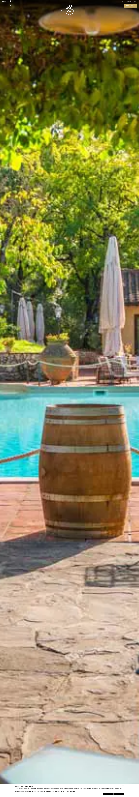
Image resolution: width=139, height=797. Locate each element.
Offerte (134, 1)
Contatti (4, 1)
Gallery (129, 1)
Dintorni (123, 1)
